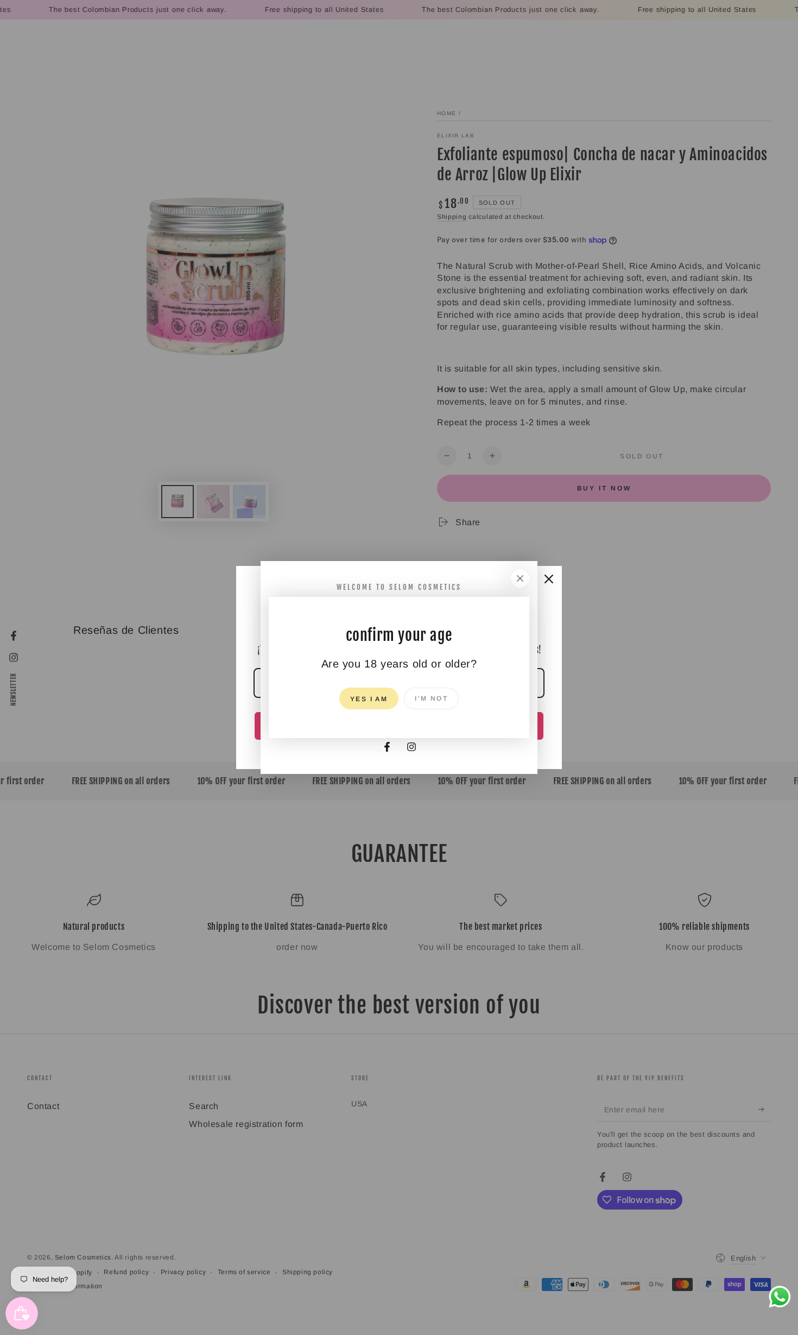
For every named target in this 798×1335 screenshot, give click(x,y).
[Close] (520, 578)
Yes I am (369, 699)
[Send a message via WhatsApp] (780, 1296)
